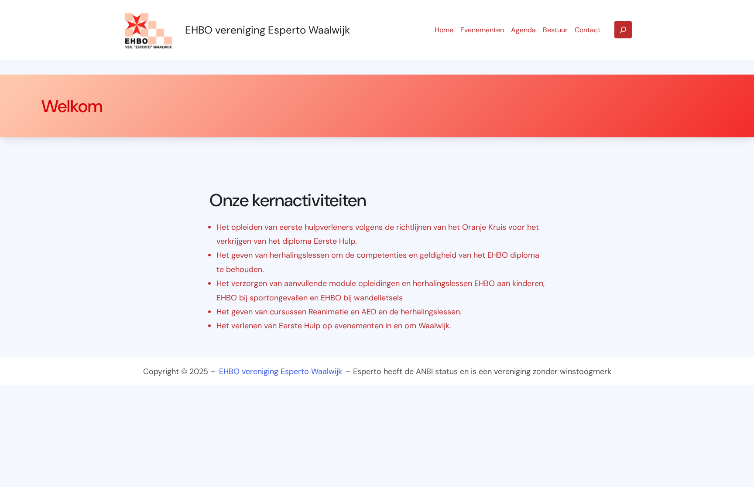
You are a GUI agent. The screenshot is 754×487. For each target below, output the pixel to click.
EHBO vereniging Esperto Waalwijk (267, 30)
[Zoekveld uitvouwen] (623, 29)
